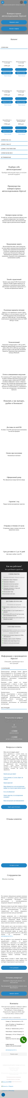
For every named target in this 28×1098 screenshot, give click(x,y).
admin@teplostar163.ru (7, 936)
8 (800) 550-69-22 (10, 1044)
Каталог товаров (14, 28)
